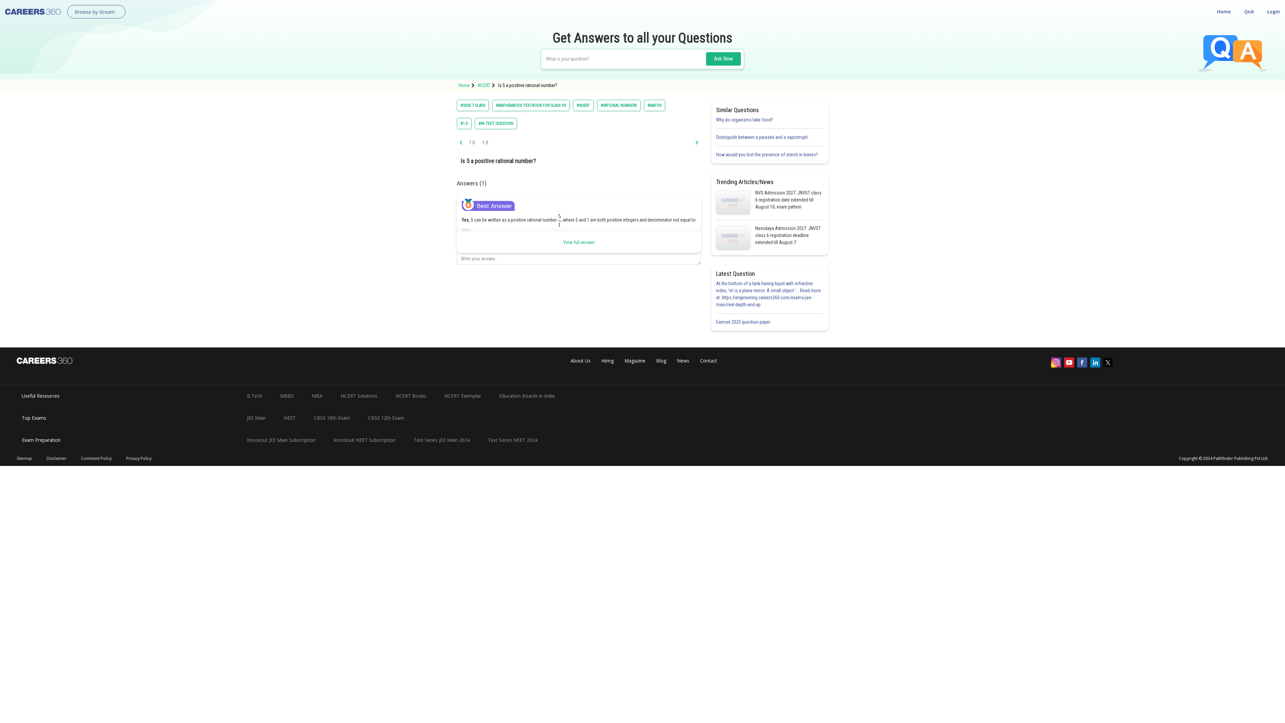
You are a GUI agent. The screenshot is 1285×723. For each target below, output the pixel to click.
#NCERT (583, 105)
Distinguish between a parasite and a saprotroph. (762, 137)
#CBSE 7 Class (472, 105)
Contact (708, 360)
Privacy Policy (139, 458)
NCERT (484, 85)
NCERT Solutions (359, 396)
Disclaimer (57, 458)
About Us (581, 360)
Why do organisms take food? (744, 120)
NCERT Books (411, 396)
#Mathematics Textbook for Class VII (531, 105)
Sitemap (24, 458)
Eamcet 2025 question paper (743, 322)
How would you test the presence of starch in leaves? (767, 154)
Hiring (607, 360)
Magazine (635, 360)
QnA (1249, 11)
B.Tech (254, 396)
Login (1273, 11)
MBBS (287, 396)
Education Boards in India (526, 396)
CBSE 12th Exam (386, 418)
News (683, 360)
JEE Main (256, 418)
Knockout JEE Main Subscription (281, 440)
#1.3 (464, 123)
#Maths (655, 105)
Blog (661, 360)
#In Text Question (496, 123)
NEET (290, 418)
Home (1224, 11)
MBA (317, 396)
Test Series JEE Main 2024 (442, 440)
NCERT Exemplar (462, 396)
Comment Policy (96, 458)
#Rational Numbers (619, 105)
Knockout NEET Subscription (365, 440)
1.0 (472, 142)
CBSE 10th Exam (332, 418)
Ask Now (723, 59)
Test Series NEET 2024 (512, 440)
